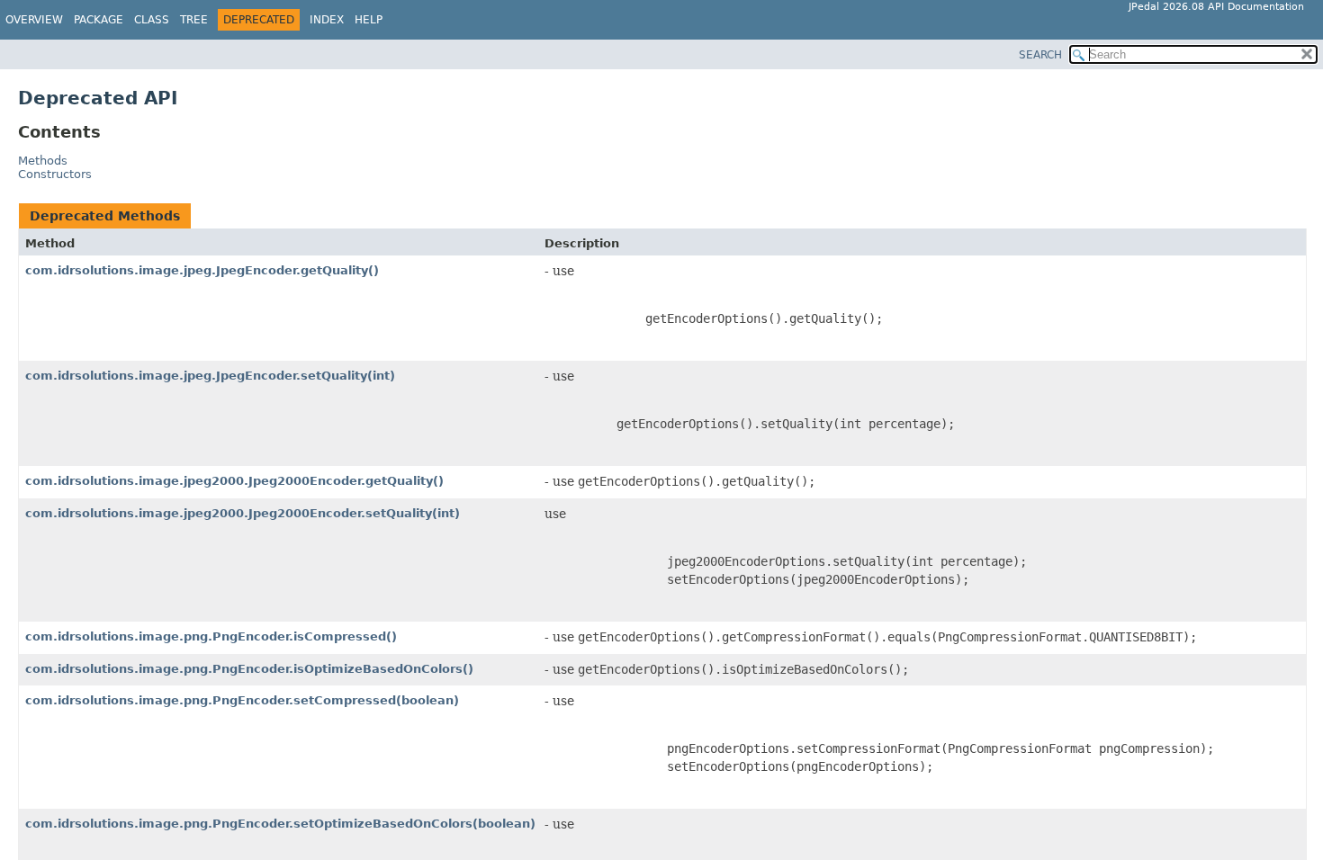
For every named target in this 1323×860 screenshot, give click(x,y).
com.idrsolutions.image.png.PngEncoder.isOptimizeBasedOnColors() (249, 669)
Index (327, 19)
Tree (194, 19)
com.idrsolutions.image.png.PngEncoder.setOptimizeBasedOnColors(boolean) (280, 823)
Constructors (55, 174)
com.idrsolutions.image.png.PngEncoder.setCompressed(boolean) (242, 700)
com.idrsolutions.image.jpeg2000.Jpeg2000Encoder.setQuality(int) (242, 513)
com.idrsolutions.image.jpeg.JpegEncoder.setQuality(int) (210, 375)
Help (368, 19)
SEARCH (1040, 55)
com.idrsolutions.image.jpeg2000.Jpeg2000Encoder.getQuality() (234, 481)
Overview (34, 19)
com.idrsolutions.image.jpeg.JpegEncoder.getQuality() (202, 270)
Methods (43, 160)
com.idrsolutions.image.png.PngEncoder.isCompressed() (211, 636)
